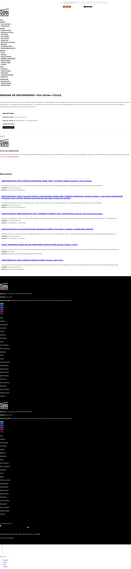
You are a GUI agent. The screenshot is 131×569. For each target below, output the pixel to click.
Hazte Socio (4, 73)
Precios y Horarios (6, 56)
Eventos (2, 28)
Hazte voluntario (4, 389)
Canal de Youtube (6, 83)
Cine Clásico (4, 34)
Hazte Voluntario (5, 60)
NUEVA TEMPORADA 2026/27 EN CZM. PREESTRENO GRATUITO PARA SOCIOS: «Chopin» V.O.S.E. (40, 245)
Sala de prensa (5, 81)
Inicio (1, 20)
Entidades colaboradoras (8, 58)
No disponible (8, 127)
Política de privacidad (5, 534)
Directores (3, 334)
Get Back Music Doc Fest (8, 48)
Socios (2, 67)
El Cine (3, 52)
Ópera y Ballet (5, 36)
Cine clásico (3, 338)
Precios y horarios (5, 362)
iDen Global (10, 538)
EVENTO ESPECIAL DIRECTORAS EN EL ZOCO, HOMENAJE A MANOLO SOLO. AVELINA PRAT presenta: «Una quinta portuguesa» (52, 214)
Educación (4, 44)
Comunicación (4, 79)
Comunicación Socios (7, 75)
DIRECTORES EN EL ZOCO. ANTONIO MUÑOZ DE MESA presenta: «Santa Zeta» (32, 260)
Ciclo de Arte (4, 40)
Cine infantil (3, 328)
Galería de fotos (4, 372)
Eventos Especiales (6, 46)
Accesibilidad (37, 534)
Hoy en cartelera (6, 24)
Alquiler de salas (5, 62)
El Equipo (3, 54)
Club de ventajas (6, 71)
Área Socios (88, 6)
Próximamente (5, 26)
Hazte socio (67, 6)
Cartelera (2, 22)
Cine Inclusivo (5, 38)
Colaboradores (4, 365)
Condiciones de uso (27, 534)
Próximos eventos (6, 30)
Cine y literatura (4, 345)
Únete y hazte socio (13, 156)
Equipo (2, 358)
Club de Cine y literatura (8, 42)
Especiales (3, 352)
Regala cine (4, 77)
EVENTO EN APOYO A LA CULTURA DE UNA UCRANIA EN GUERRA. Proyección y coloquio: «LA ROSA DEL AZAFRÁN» (47, 229)
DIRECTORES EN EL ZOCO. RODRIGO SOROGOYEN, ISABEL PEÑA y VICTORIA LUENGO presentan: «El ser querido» (47, 181)
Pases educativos (5, 348)
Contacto (3, 64)
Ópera (1, 341)
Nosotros (2, 50)
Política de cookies (17, 534)
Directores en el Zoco (7, 32)
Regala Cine (3, 386)
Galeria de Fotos (5, 85)
